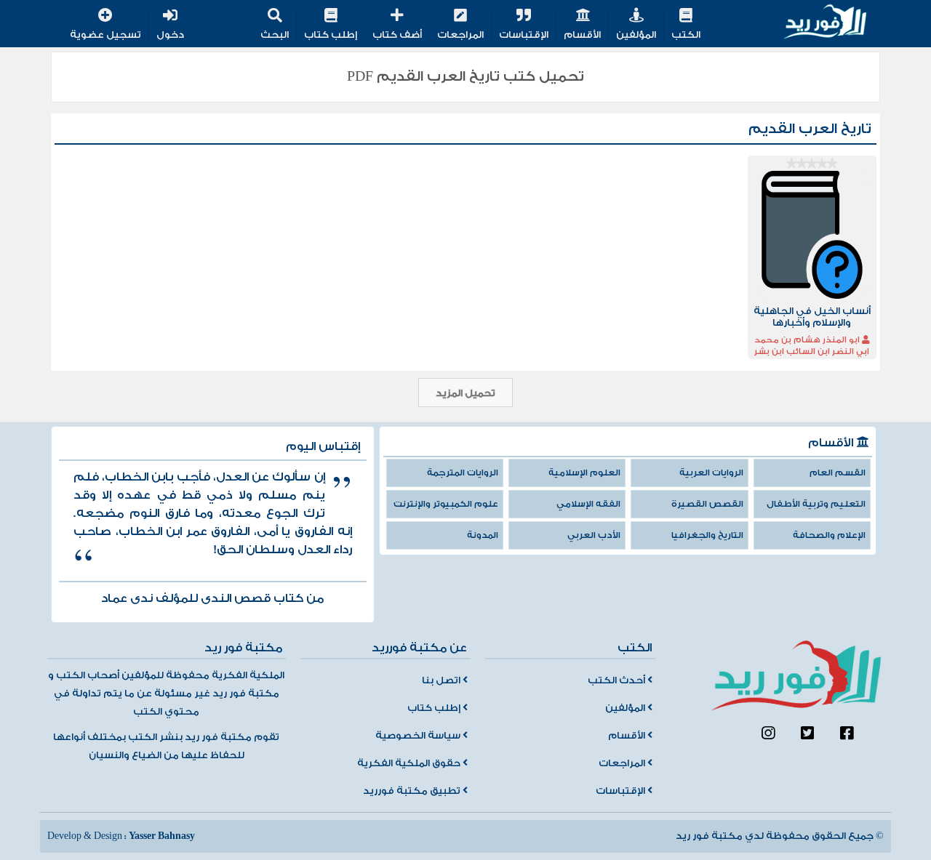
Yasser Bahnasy (162, 836)
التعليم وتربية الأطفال (816, 504)
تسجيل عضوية (105, 35)
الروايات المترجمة (462, 473)
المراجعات (460, 35)
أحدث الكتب (617, 680)
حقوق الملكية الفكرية (410, 763)
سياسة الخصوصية (419, 735)
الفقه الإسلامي (588, 504)
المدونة (482, 535)
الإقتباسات (523, 35)
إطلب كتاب (330, 35)
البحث (274, 35)
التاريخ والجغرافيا (707, 535)
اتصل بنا (442, 680)
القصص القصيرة (707, 504)
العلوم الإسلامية (584, 473)
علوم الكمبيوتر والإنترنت (445, 504)
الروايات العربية (711, 473)
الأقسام (582, 35)
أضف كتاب (397, 35)
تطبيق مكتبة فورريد (413, 791)
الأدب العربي (593, 535)
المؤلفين (636, 35)
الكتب (685, 35)
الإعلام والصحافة (829, 535)
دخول (170, 35)
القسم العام (838, 473)
